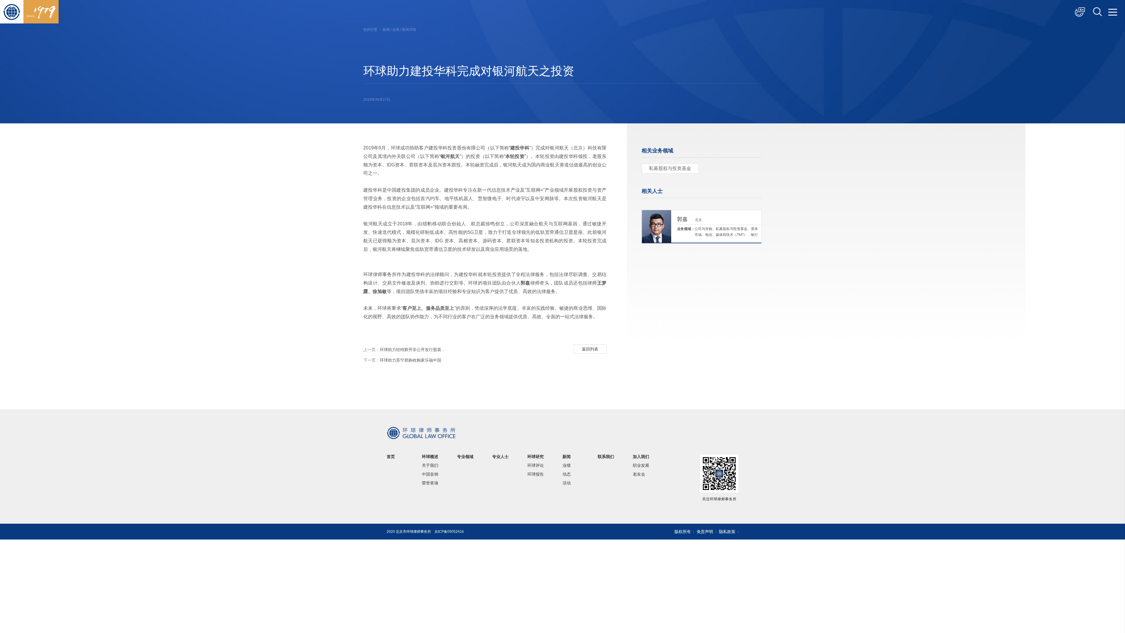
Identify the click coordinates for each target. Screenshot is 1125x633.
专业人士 (500, 456)
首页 (391, 456)
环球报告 (535, 474)
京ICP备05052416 (449, 532)
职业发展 (641, 465)
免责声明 (705, 531)
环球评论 (535, 465)
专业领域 (465, 456)
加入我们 (641, 456)
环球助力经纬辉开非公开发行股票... (404, 349)
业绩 (395, 30)
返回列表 (590, 349)
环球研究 (535, 456)
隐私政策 (727, 531)
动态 (566, 474)
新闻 (386, 30)
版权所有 (682, 531)
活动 (566, 483)
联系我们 (606, 456)
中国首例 (430, 474)
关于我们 (430, 465)
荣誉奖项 (430, 483)
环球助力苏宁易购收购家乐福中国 (402, 360)
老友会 (639, 474)
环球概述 (430, 456)
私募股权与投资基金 (670, 168)
